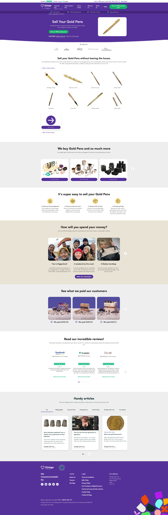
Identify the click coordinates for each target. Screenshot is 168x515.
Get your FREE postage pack (118, 6)
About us (98, 6)
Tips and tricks (71, 409)
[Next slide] (132, 169)
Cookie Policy (86, 492)
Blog (42, 480)
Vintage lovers (84, 409)
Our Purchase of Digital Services (92, 486)
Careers (72, 480)
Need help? (124, 1)
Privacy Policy (86, 483)
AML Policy (85, 480)
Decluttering (95, 409)
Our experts (122, 409)
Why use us (90, 6)
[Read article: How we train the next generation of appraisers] (85, 433)
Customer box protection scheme (92, 489)
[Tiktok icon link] (57, 484)
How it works (79, 6)
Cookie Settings (87, 495)
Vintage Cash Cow (109, 409)
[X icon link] (53, 484)
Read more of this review (59, 376)
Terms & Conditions (88, 477)
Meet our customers (84, 276)
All (47, 409)
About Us (72, 477)
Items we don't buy (69, 6)
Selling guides (59, 409)
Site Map (72, 483)
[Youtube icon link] (46, 484)
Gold (113, 432)
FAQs (105, 6)
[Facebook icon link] (42, 484)
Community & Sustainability (49, 477)
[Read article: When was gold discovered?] (115, 433)
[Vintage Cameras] (113, 170)
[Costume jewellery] (55, 170)
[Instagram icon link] (49, 484)
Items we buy (56, 6)
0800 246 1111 (60, 36)
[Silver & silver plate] (84, 170)
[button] (82, 454)
